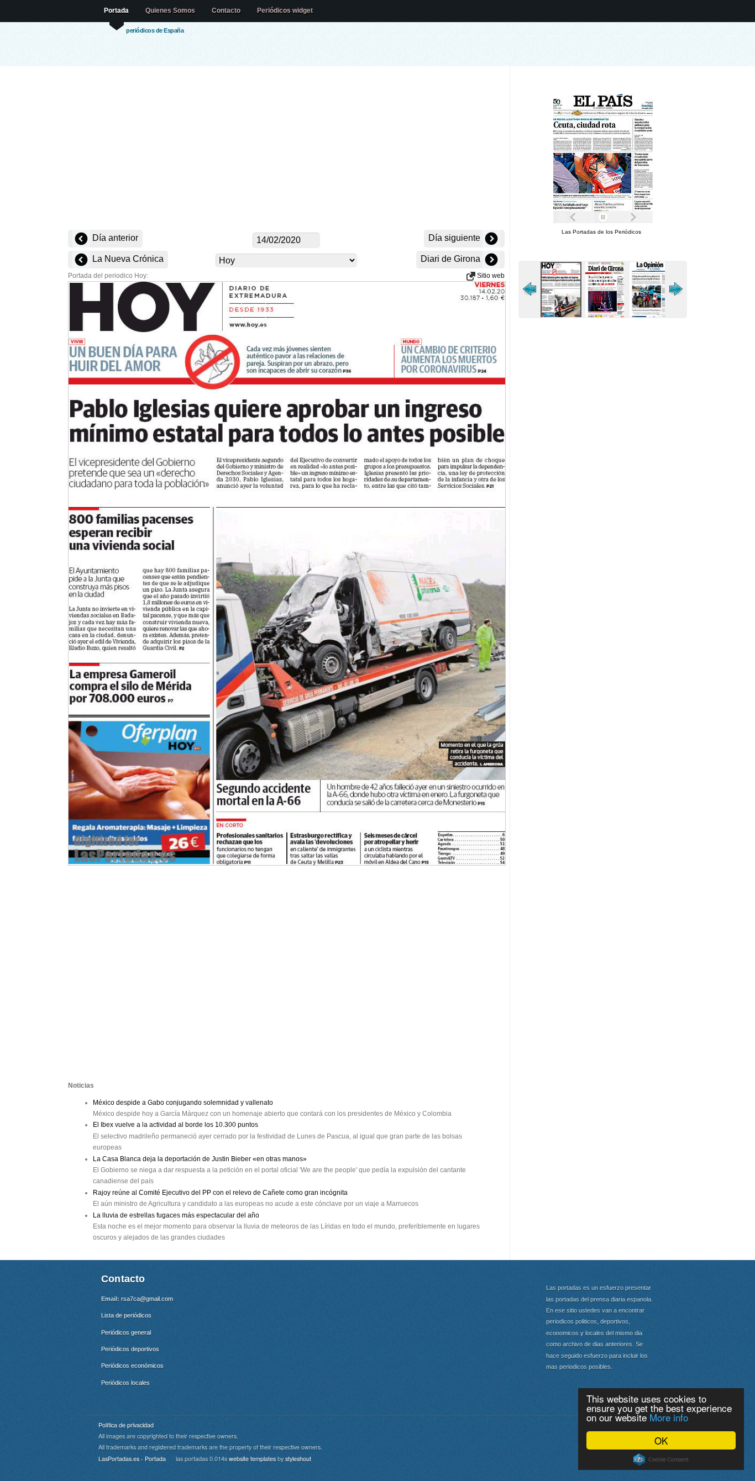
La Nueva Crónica (127, 258)
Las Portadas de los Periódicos (601, 232)
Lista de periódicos (126, 1315)
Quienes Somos (170, 10)
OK (661, 1440)
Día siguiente (455, 238)
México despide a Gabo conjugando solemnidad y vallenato (183, 1102)
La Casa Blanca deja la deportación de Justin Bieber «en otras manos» (200, 1159)
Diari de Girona (452, 258)
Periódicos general (126, 1332)
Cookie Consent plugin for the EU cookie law (661, 1459)
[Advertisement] (286, 149)
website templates (252, 1458)
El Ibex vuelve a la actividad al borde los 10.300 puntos (175, 1125)
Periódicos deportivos (130, 1349)
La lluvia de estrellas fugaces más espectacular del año (176, 1215)
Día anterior (114, 238)
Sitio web (490, 276)
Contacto (226, 10)
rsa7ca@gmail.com (147, 1298)
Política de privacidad (126, 1425)
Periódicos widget (285, 10)
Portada (116, 10)
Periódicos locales (125, 1382)
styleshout (298, 1458)
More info (668, 1417)
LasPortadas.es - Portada (132, 1458)
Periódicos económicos (132, 1365)
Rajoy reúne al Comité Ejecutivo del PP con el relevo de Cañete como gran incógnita (220, 1193)
